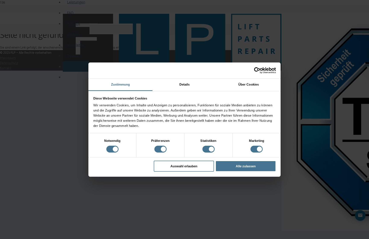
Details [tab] (184, 84)
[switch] (160, 150)
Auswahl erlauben (183, 166)
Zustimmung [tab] (120, 84)
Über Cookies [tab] (248, 84)
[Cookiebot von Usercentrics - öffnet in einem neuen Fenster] (257, 70)
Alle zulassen (246, 166)
